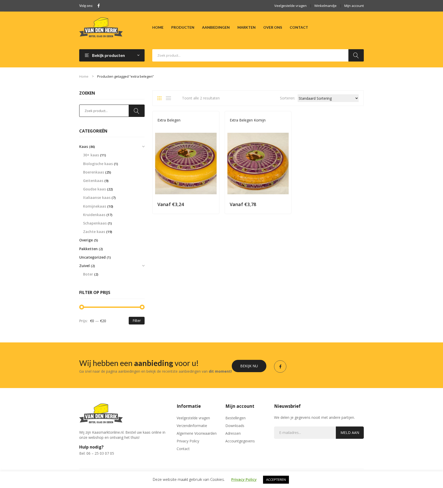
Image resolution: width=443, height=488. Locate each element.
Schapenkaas (95, 223)
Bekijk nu (249, 365)
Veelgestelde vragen (290, 5)
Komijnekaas (249, 127)
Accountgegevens (240, 441)
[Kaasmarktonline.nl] (101, 27)
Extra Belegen (168, 120)
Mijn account (354, 5)
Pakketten (88, 248)
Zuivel (84, 265)
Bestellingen (235, 417)
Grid (161, 98)
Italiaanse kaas (96, 197)
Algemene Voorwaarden (197, 433)
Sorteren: (287, 98)
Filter (137, 320)
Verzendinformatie (192, 425)
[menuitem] (158, 27)
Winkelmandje (325, 5)
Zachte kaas (94, 231)
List (170, 98)
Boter (88, 274)
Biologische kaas (98, 163)
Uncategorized (92, 257)
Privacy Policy (188, 441)
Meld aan (349, 432)
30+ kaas (91, 154)
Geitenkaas (93, 180)
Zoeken (356, 55)
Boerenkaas (93, 172)
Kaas (184, 127)
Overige (86, 240)
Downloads (234, 425)
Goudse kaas (167, 127)
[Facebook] (98, 6)
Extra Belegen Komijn (248, 120)
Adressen (233, 433)
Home (83, 76)
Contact (183, 448)
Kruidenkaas (94, 214)
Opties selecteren (212, 204)
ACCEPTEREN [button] (276, 479)
